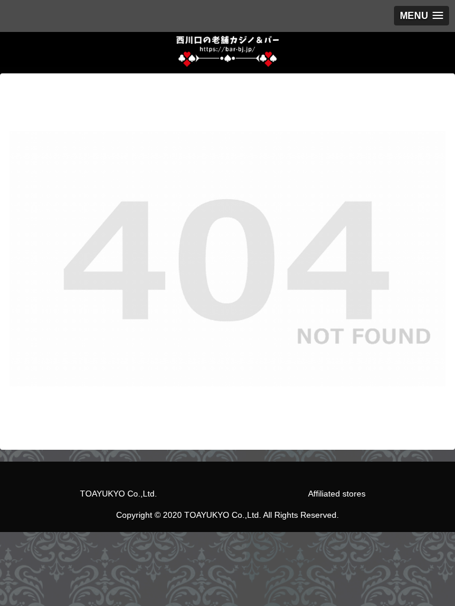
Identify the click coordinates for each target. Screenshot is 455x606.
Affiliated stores (337, 493)
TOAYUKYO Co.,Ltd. (118, 493)
